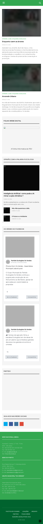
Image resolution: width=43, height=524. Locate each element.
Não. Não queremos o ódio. (21, 208)
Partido (16, 514)
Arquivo (34, 511)
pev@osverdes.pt (12, 452)
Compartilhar (32, 297)
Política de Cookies (13, 511)
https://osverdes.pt (10, 454)
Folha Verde (26, 514)
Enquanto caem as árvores (13, 42)
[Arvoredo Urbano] (21, 77)
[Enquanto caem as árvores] (21, 23)
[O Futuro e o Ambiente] (7, 218)
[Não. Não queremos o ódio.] (7, 210)
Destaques (21, 393)
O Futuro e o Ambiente (19, 216)
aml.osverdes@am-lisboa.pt (15, 491)
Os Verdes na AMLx (10, 493)
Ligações (25, 511)
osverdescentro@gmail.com (15, 472)
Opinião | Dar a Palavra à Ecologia (14, 38)
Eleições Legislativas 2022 (21, 397)
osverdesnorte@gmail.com (15, 470)
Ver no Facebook (12, 297)
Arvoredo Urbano (9, 96)
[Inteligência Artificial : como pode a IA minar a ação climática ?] (21, 178)
